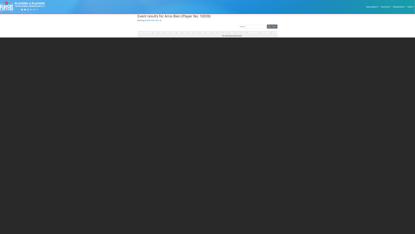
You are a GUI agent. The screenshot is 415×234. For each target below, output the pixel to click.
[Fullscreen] (269, 26)
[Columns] (274, 26)
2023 (148, 20)
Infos (410, 6)
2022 (153, 20)
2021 (157, 20)
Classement (398, 6)
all (160, 20)
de (34, 9)
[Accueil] (6, 7)
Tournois (385, 6)
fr (37, 9)
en (31, 9)
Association (371, 6)
